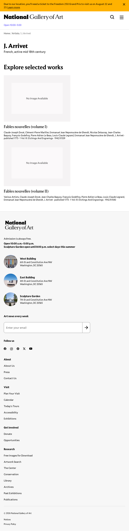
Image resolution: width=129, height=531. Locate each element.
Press (7, 372)
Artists (15, 33)
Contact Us (10, 378)
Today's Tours (11, 406)
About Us (9, 365)
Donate (8, 433)
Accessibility (11, 412)
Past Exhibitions (13, 493)
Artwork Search (12, 461)
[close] (124, 4)
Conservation (11, 474)
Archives (9, 486)
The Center (10, 467)
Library (7, 480)
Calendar (9, 399)
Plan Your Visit (12, 393)
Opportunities (12, 440)
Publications (10, 499)
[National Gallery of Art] (64, 224)
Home (7, 33)
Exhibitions (10, 418)
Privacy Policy (10, 524)
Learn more (13, 7)
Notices (7, 519)
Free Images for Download (18, 455)
